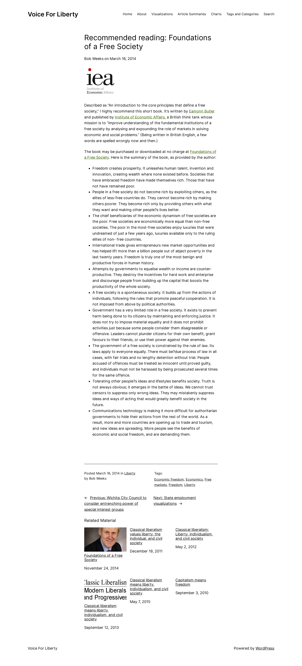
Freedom (175, 485)
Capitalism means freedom (190, 582)
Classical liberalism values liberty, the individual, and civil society (146, 536)
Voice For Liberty (53, 14)
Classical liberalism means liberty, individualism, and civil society (103, 612)
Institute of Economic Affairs (140, 117)
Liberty (129, 473)
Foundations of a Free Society (103, 557)
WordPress (265, 648)
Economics (194, 479)
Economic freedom (169, 479)
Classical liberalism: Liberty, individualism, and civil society (194, 534)
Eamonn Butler (202, 111)
